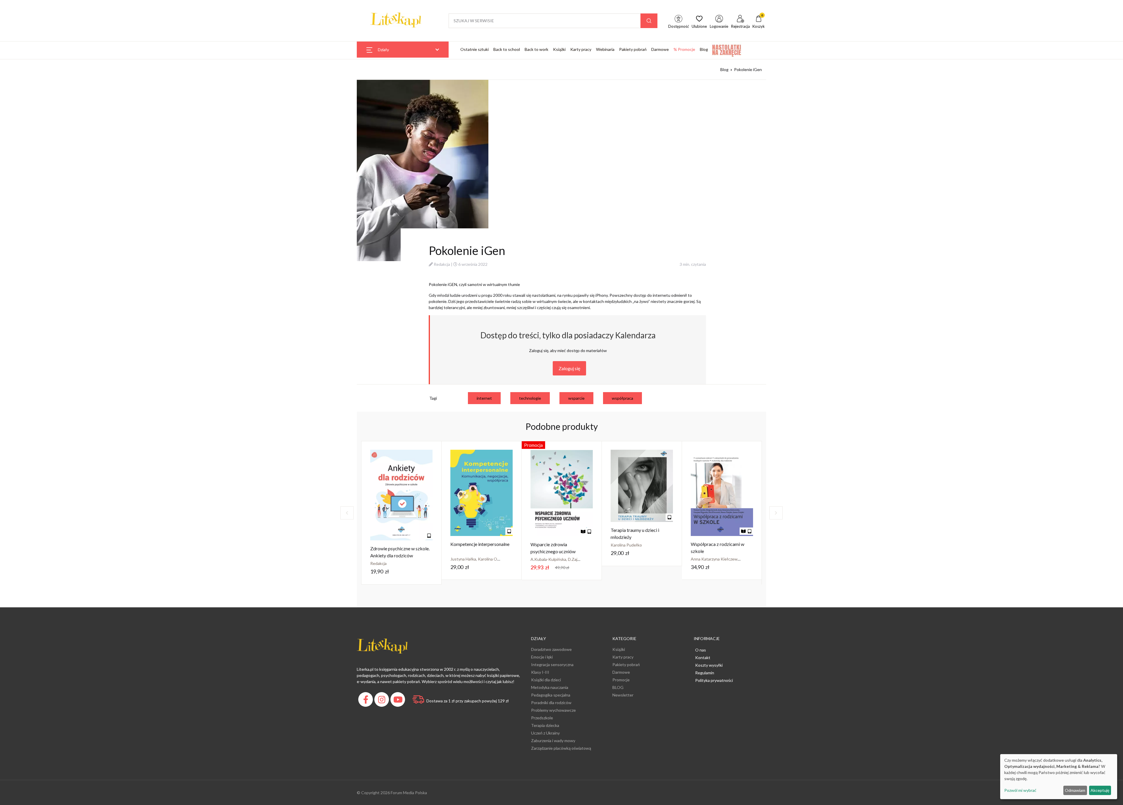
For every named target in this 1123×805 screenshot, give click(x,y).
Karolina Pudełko (626, 544)
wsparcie (576, 398)
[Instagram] (382, 701)
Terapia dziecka (545, 725)
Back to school (506, 49)
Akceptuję (1100, 790)
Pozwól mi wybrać (1020, 790)
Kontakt (702, 657)
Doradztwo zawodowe (551, 649)
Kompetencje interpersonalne (479, 544)
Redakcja (442, 264)
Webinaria (605, 49)
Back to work (536, 49)
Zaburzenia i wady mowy (553, 740)
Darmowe (660, 49)
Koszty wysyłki (709, 665)
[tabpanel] (401, 513)
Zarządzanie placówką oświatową (561, 748)
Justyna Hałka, (464, 558)
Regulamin (704, 672)
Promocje (621, 679)
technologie (530, 398)
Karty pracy (580, 49)
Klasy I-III (540, 672)
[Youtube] (398, 701)
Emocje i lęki (542, 656)
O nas (700, 649)
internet (484, 398)
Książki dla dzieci (546, 679)
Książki (559, 49)
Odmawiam (1075, 790)
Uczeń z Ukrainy (545, 732)
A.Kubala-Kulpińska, (549, 559)
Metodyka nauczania (549, 687)
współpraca (622, 398)
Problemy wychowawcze (553, 710)
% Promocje (684, 49)
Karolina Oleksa (492, 558)
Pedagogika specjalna (550, 694)
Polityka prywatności (714, 680)
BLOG (617, 687)
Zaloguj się (569, 368)
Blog (704, 49)
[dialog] (1058, 776)
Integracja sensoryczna (552, 664)
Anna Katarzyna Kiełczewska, (718, 558)
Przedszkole (542, 717)
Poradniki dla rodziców (551, 702)
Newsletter (622, 694)
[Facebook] (366, 701)
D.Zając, (575, 559)
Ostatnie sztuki (474, 49)
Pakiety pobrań (633, 49)
